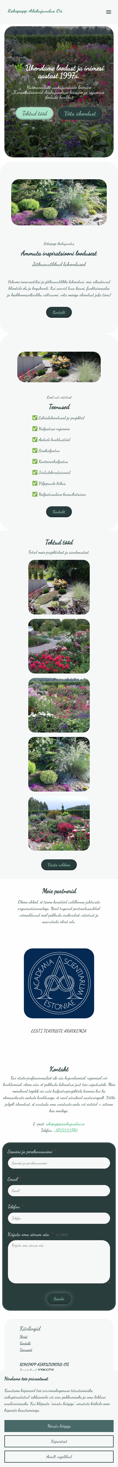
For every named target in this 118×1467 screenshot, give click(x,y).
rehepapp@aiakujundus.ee (65, 1123)
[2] (59, 705)
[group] (59, 991)
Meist (23, 1336)
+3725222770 (65, 1130)
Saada (59, 1298)
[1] (59, 646)
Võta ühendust (80, 113)
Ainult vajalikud (59, 1456)
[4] (59, 823)
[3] (59, 764)
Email (14, 1179)
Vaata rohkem (59, 864)
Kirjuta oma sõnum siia (38, 1234)
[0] (59, 587)
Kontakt (59, 312)
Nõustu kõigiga (59, 1425)
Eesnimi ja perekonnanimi (32, 1151)
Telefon (16, 1206)
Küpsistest (59, 1441)
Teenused (26, 1349)
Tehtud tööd (34, 113)
